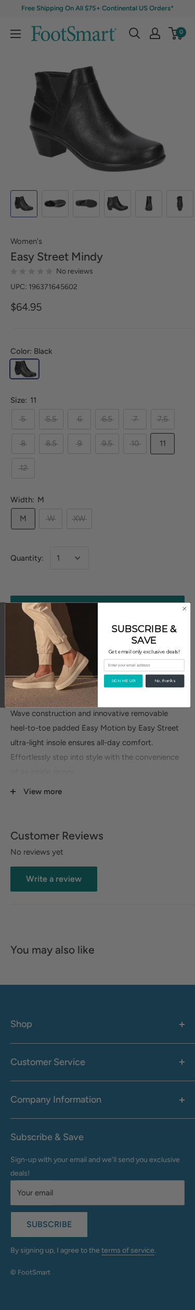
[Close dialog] (184, 608)
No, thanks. (164, 680)
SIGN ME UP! (123, 680)
